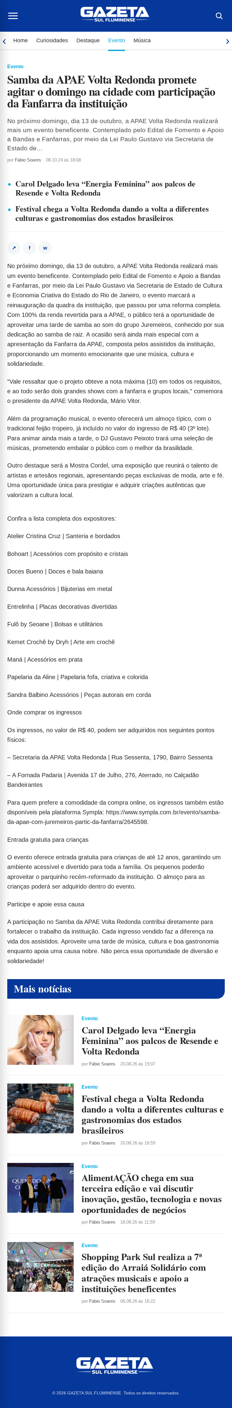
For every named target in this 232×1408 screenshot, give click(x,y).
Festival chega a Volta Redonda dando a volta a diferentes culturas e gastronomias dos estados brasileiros (112, 213)
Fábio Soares (28, 159)
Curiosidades (52, 40)
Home (20, 40)
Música (142, 40)
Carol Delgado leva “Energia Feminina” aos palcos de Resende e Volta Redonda (105, 188)
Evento (116, 40)
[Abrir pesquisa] (219, 16)
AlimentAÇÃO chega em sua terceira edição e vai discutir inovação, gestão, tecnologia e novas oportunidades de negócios (152, 1193)
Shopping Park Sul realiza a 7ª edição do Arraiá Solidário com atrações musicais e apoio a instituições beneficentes (144, 1272)
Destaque (88, 40)
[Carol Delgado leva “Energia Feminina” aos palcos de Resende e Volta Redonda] (40, 1040)
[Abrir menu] (13, 16)
